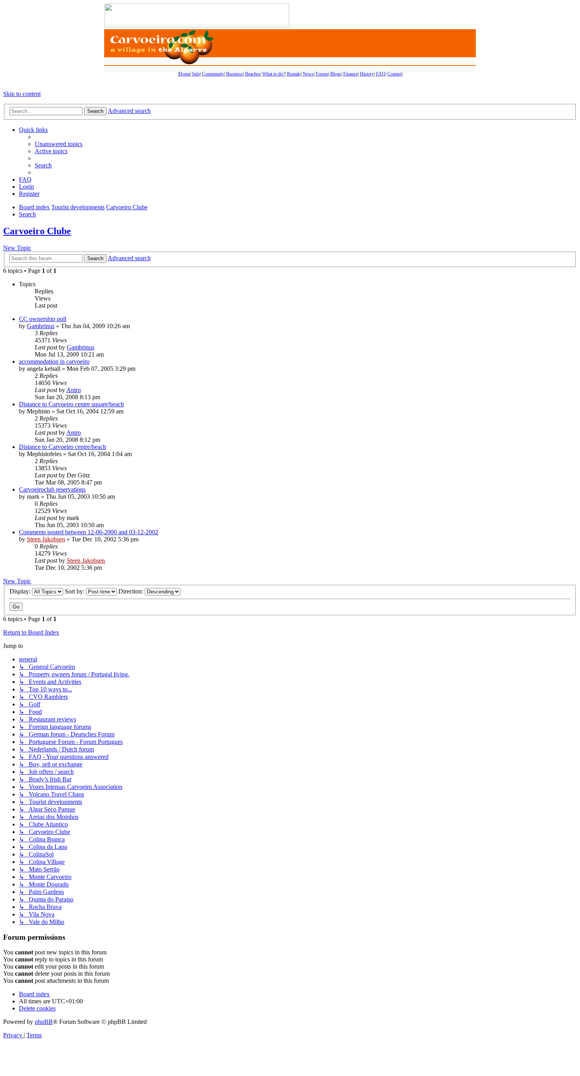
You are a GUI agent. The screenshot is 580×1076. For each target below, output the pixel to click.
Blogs (335, 74)
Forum (322, 74)
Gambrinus (40, 326)
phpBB (44, 1021)
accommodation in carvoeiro (54, 361)
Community (213, 74)
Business (234, 74)
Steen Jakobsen (46, 539)
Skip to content (22, 93)
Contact (394, 74)
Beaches (252, 74)
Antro (73, 390)
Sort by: (75, 591)
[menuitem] (58, 144)
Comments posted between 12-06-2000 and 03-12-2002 (88, 532)
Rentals (294, 74)
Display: (20, 591)
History (367, 74)
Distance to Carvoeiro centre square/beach (71, 404)
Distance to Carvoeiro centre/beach (62, 446)
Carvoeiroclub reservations (52, 489)
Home (184, 74)
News (308, 74)
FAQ (380, 74)
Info (196, 74)
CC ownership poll (42, 318)
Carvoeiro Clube (37, 231)
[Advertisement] (382, 15)
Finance (350, 74)
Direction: (131, 591)
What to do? (273, 74)
